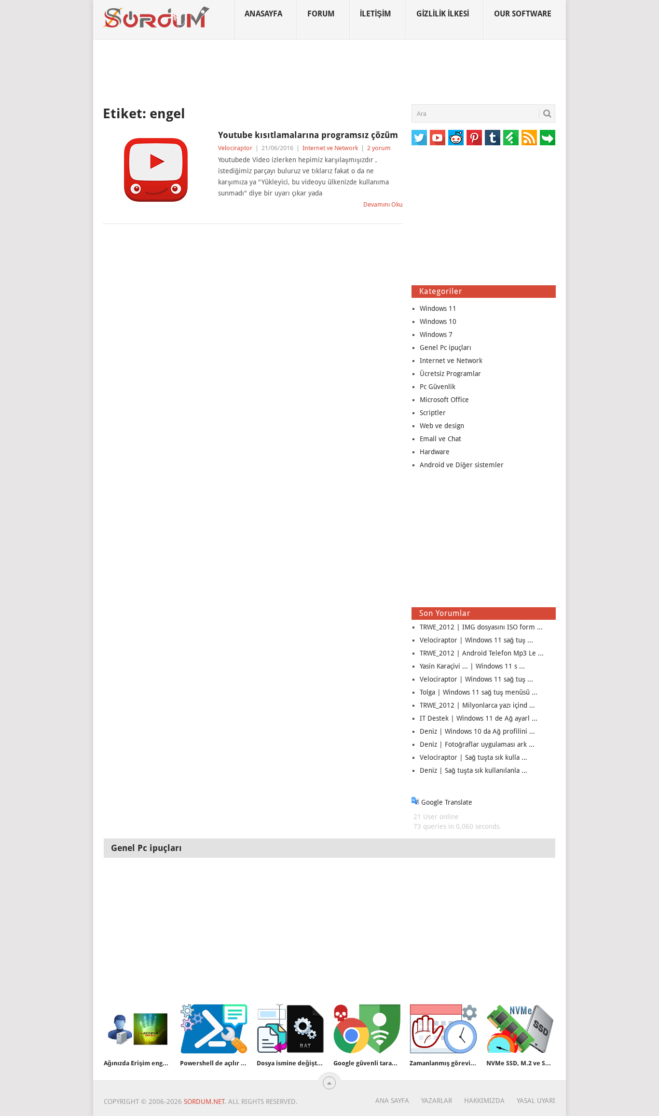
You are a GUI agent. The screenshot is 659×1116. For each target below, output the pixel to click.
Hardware (435, 452)
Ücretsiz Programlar (450, 373)
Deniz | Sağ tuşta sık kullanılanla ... (473, 770)
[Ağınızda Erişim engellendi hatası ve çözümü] (137, 1029)
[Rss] (529, 137)
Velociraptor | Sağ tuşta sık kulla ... (473, 757)
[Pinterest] (474, 137)
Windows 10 (438, 321)
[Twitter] (419, 137)
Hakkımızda (484, 1100)
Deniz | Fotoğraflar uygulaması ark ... (477, 744)
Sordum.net (204, 1101)
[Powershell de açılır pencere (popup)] (213, 1029)
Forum (321, 13)
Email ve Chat (440, 439)
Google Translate (445, 802)
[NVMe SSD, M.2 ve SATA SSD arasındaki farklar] (520, 1029)
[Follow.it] (547, 137)
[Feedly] (511, 137)
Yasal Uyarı (536, 1100)
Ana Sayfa (392, 1100)
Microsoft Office (444, 400)
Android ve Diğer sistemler (462, 465)
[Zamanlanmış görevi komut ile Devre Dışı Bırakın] (443, 1029)
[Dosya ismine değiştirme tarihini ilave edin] (290, 1029)
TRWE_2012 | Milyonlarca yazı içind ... (477, 705)
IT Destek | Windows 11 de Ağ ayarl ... (478, 718)
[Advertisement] (329, 72)
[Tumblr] (492, 137)
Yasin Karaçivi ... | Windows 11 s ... (472, 666)
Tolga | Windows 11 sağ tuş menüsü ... (478, 692)
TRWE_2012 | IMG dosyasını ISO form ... (481, 627)
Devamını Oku (383, 204)
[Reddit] (456, 137)
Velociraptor (235, 148)
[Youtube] (437, 137)
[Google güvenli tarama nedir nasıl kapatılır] (367, 1029)
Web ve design (442, 426)
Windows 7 (436, 334)
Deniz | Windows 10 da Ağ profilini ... (477, 731)
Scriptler (433, 413)
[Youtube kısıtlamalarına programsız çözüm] (156, 170)
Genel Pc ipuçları (445, 347)
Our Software (522, 13)
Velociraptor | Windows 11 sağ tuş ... (476, 640)
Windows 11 (438, 308)
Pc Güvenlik (437, 387)
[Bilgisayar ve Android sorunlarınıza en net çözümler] (157, 17)
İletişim (375, 13)
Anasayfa (263, 13)
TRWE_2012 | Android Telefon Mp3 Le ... (482, 653)
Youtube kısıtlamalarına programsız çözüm (308, 135)
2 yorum (379, 148)
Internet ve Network (330, 148)
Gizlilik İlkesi (442, 13)
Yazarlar (436, 1100)
